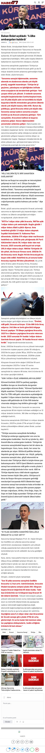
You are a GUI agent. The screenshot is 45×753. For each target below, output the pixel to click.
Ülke (40, 632)
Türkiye (33, 632)
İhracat (11, 632)
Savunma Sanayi (22, 632)
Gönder (7, 722)
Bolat (4, 632)
